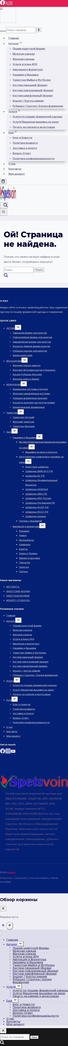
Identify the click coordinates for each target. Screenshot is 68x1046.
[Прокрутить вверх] (3, 926)
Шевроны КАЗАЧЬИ (36, 489)
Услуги (10, 680)
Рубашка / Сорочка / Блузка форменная (38, 106)
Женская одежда (23, 59)
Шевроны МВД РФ (36, 493)
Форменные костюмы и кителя (30, 389)
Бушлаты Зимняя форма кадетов (31, 346)
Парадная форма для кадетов (30, 332)
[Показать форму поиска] (4, 205)
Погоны (23, 571)
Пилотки (24, 567)
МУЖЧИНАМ (13, 384)
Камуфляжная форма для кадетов (32, 341)
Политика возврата (25, 143)
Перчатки (24, 562)
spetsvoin (11, 872)
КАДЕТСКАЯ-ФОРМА (18, 591)
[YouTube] (13, 752)
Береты (23, 549)
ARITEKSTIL (13, 586)
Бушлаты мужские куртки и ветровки (34, 402)
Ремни (22, 535)
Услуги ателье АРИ (25, 64)
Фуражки (24, 530)
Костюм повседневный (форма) (33, 90)
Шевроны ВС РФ (35, 475)
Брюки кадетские (22, 355)
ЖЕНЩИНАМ (13, 360)
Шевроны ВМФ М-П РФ (39, 471)
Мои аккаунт (17, 174)
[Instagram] (10, 4)
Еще (8, 431)
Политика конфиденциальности (33, 158)
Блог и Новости (22, 137)
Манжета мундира (29, 558)
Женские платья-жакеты (26, 365)
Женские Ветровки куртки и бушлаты (34, 369)
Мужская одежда (24, 54)
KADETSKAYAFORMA (17, 595)
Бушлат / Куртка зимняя (28, 101)
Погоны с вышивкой (30, 520)
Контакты (15, 169)
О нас (12, 163)
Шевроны (24, 544)
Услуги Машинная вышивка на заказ (36, 122)
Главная (14, 38)
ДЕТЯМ (10, 328)
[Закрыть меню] (1, 933)
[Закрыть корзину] (3, 908)
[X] (7, 4)
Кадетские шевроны (37, 466)
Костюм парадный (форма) (30, 85)
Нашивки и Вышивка (26, 74)
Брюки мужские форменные (29, 407)
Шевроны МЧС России (38, 498)
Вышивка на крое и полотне (41, 452)
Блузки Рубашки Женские (27, 374)
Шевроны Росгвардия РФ (40, 502)
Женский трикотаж (23, 421)
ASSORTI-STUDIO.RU (18, 600)
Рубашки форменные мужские (30, 398)
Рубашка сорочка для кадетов (30, 350)
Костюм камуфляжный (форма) (33, 95)
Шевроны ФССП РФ (36, 511)
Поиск (34, 1037)
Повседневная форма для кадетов (32, 337)
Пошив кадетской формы (29, 48)
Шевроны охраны (35, 516)
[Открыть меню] (3, 212)
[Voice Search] (38, 30)
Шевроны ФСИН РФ (37, 507)
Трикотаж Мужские (24, 426)
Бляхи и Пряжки (28, 553)
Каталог (10, 621)
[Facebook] (2, 4)
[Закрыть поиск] (3, 1030)
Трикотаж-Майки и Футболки (32, 80)
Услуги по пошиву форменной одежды (37, 116)
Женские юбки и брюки (26, 378)
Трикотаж (12, 412)
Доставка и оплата (25, 148)
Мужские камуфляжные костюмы (31, 393)
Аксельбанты (26, 540)
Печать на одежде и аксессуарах (34, 127)
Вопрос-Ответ (22, 153)
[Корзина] (3, 181)
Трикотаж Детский (23, 417)
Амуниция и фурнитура (28, 69)
